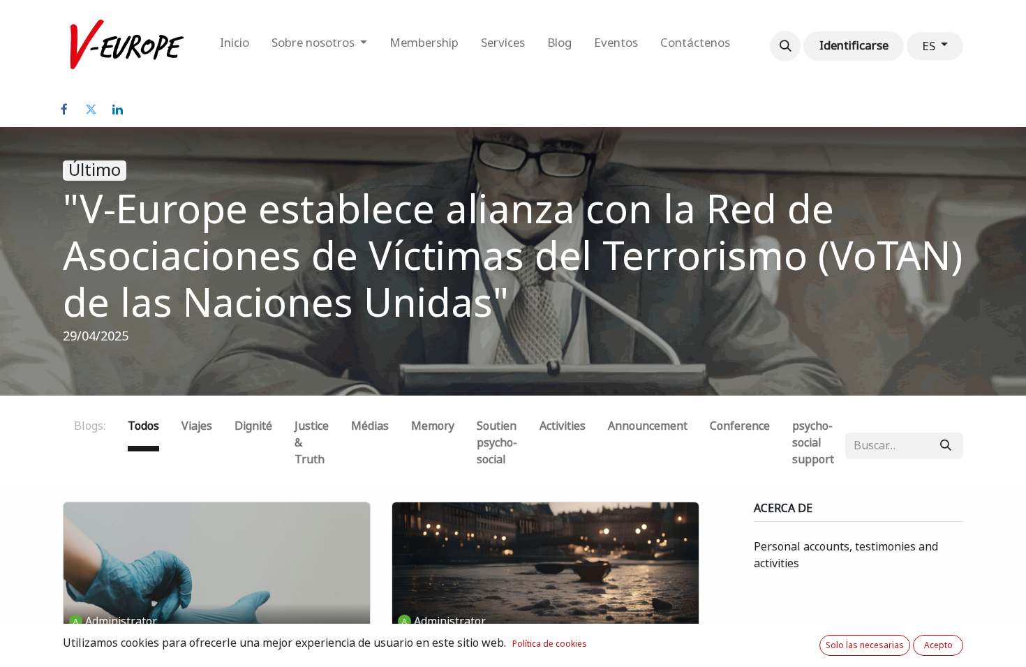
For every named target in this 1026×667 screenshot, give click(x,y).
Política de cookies (549, 644)
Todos (143, 426)
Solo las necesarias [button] (865, 645)
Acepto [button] (938, 645)
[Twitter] (91, 109)
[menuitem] (234, 46)
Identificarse (854, 45)
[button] (785, 46)
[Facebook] (64, 109)
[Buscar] (945, 446)
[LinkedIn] (117, 109)
